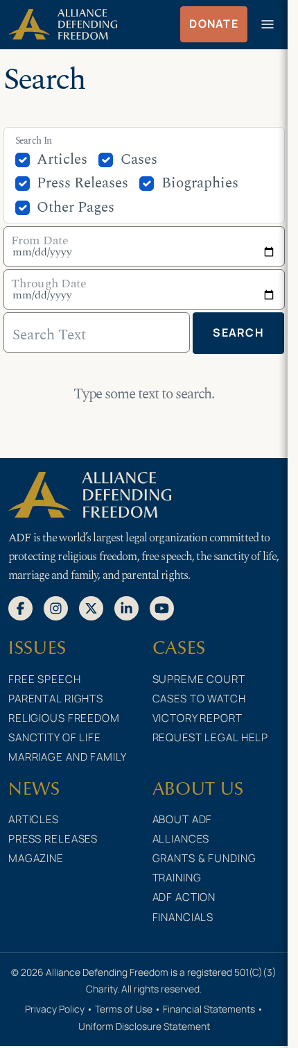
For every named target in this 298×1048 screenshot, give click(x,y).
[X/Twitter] (91, 607)
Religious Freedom (64, 718)
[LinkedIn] (126, 607)
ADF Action (184, 897)
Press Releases (82, 183)
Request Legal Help (210, 737)
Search (238, 332)
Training (177, 877)
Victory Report (197, 718)
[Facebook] (20, 607)
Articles (62, 160)
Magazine (36, 858)
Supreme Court (198, 679)
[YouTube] (162, 607)
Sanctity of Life (54, 737)
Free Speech (44, 679)
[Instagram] (56, 607)
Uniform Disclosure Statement (144, 1026)
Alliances (181, 838)
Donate (213, 23)
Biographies (199, 183)
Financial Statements (209, 1008)
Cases (139, 160)
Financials (183, 917)
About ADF (182, 819)
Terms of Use (123, 1008)
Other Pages (75, 207)
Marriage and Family (67, 757)
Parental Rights (55, 698)
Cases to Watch (199, 698)
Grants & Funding (204, 858)
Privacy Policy (55, 1008)
